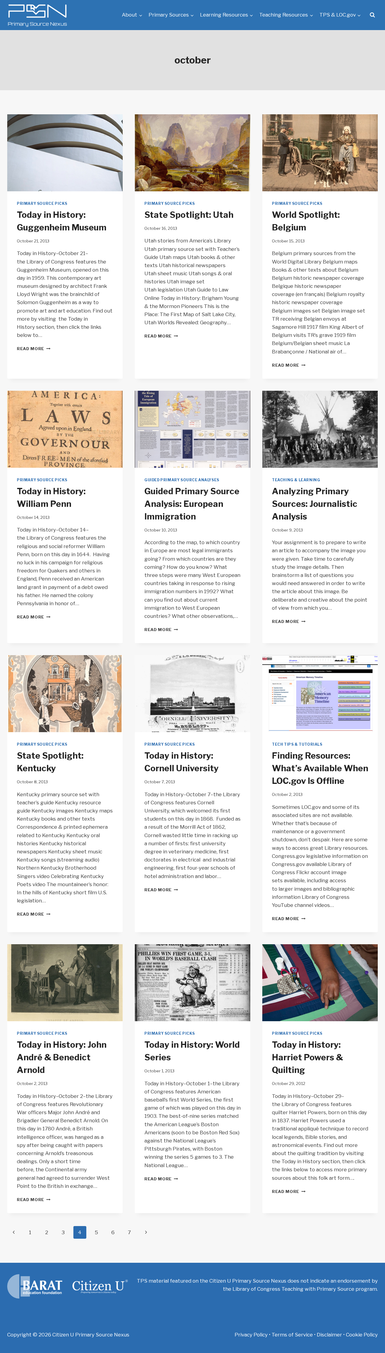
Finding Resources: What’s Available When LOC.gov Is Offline (320, 768)
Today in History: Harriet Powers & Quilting (307, 1057)
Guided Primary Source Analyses (181, 480)
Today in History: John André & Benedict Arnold (61, 1057)
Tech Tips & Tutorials (297, 744)
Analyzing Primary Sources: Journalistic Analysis (314, 504)
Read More (34, 348)
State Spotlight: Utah (188, 215)
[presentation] (65, 152)
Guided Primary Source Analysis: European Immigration (191, 504)
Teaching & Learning (296, 480)
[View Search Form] (372, 15)
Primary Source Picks (42, 204)
